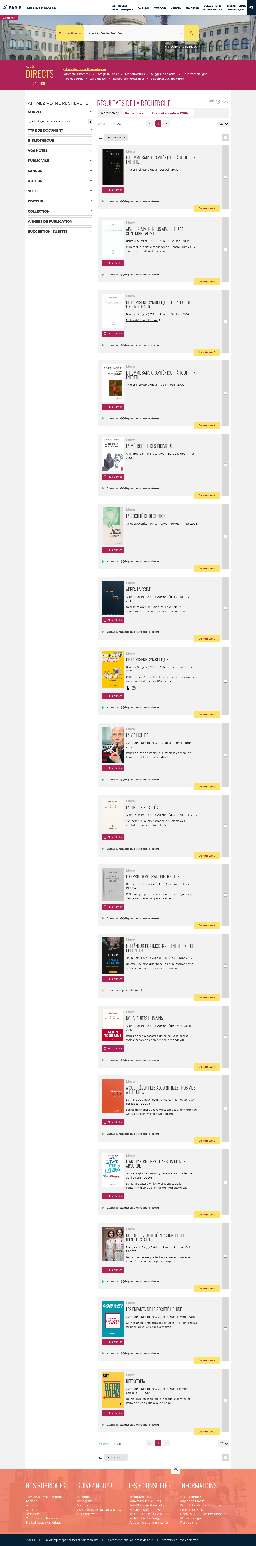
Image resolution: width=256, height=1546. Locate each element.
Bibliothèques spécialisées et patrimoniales (70, 1540)
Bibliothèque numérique (43, 1522)
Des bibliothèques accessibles (201, 1505)
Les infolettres (87, 1514)
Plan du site (188, 1522)
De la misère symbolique (142, 320)
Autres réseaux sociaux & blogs (99, 1510)
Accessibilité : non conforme (180, 1540)
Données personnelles (210, 1514)
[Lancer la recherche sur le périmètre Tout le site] (191, 33)
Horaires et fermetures (145, 1501)
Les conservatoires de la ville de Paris (130, 1540)
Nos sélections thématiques (149, 1505)
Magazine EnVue (192, 1501)
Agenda (31, 1501)
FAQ (183, 1497)
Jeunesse (32, 1514)
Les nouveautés (140, 1497)
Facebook (84, 1497)
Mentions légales (192, 1518)
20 (222, 123)
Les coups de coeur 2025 (146, 1514)
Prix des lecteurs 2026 (144, 1510)
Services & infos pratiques (44, 1497)
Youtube (83, 1505)
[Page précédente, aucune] (150, 123)
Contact (195, 1497)
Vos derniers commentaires (148, 1522)
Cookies (186, 1514)
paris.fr (31, 1540)
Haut (175, 1470)
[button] (251, 7)
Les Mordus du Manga (145, 1518)
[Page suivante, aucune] (166, 123)
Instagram (84, 1501)
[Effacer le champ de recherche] (182, 33)
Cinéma (31, 1510)
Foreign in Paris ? (192, 1510)
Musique (32, 1505)
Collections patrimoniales (44, 1518)
